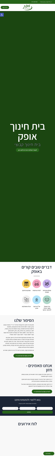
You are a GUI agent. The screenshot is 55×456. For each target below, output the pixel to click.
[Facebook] (5, 2)
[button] (2, 15)
